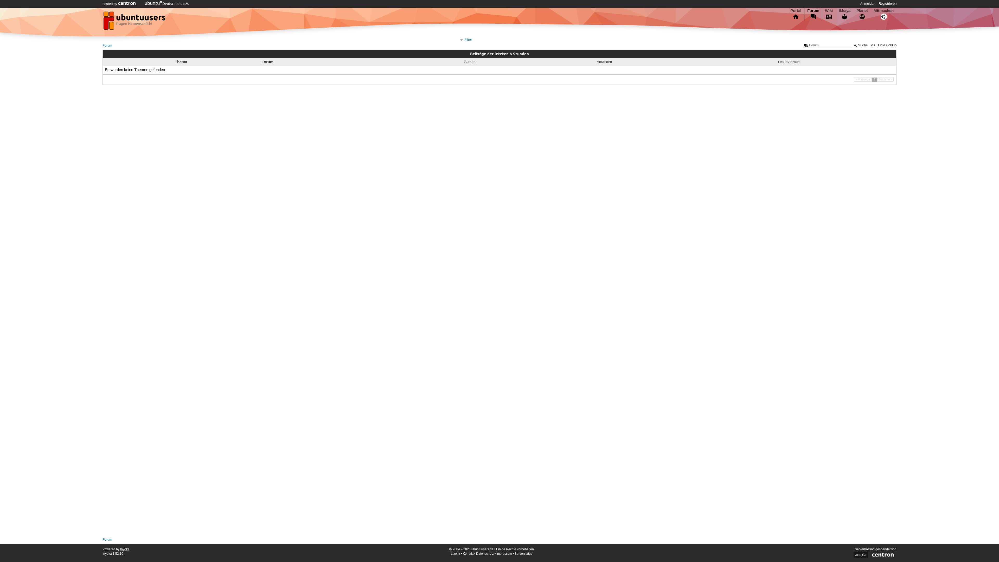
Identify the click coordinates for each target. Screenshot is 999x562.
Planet (862, 10)
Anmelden (867, 4)
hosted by (110, 4)
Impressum (504, 554)
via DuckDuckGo (883, 45)
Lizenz (455, 554)
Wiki (829, 10)
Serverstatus (523, 554)
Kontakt (468, 554)
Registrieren (887, 4)
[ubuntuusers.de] (135, 22)
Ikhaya (844, 10)
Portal (795, 10)
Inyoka (125, 549)
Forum (813, 10)
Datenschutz (485, 554)
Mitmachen (884, 10)
